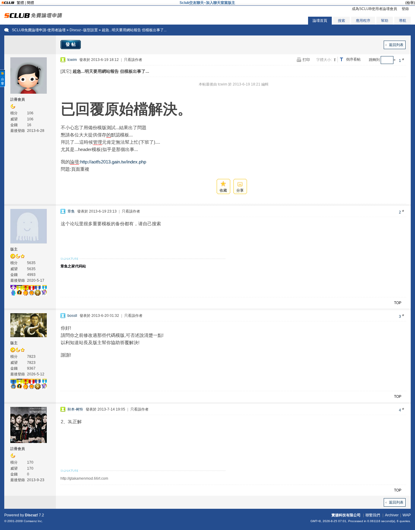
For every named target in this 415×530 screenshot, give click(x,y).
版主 (14, 249)
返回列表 (396, 45)
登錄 (405, 9)
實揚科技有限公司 (346, 515)
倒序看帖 (353, 59)
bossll (72, 316)
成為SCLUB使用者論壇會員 (374, 9)
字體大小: (324, 60)
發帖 (71, 44)
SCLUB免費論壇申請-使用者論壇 (39, 30)
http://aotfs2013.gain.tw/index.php (113, 161)
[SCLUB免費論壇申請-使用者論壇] (33, 17)
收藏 (223, 190)
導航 (402, 20)
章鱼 (71, 211)
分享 (240, 190)
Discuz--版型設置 (84, 30)
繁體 (20, 3)
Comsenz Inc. (33, 521)
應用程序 (363, 20)
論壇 (74, 161)
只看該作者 (133, 60)
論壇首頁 (320, 20)
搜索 (341, 20)
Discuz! (31, 515)
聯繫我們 (372, 515)
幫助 (384, 20)
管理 (97, 142)
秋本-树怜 (75, 409)
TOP (397, 303)
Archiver (392, 515)
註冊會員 (17, 99)
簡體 (30, 3)
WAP (407, 515)
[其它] (65, 71)
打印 (306, 60)
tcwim (72, 60)
